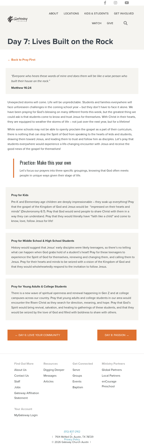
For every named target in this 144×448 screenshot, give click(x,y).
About (53, 13)
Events (77, 381)
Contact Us (21, 375)
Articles (48, 381)
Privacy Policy (72, 439)
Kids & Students (96, 13)
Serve (76, 370)
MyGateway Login (26, 415)
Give (110, 23)
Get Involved (124, 13)
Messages (50, 375)
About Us (20, 370)
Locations (71, 13)
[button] (126, 23)
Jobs (17, 387)
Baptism (78, 387)
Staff (17, 381)
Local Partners (111, 375)
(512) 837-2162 (72, 431)
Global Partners (112, 370)
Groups (77, 375)
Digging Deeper (54, 370)
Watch (96, 23)
